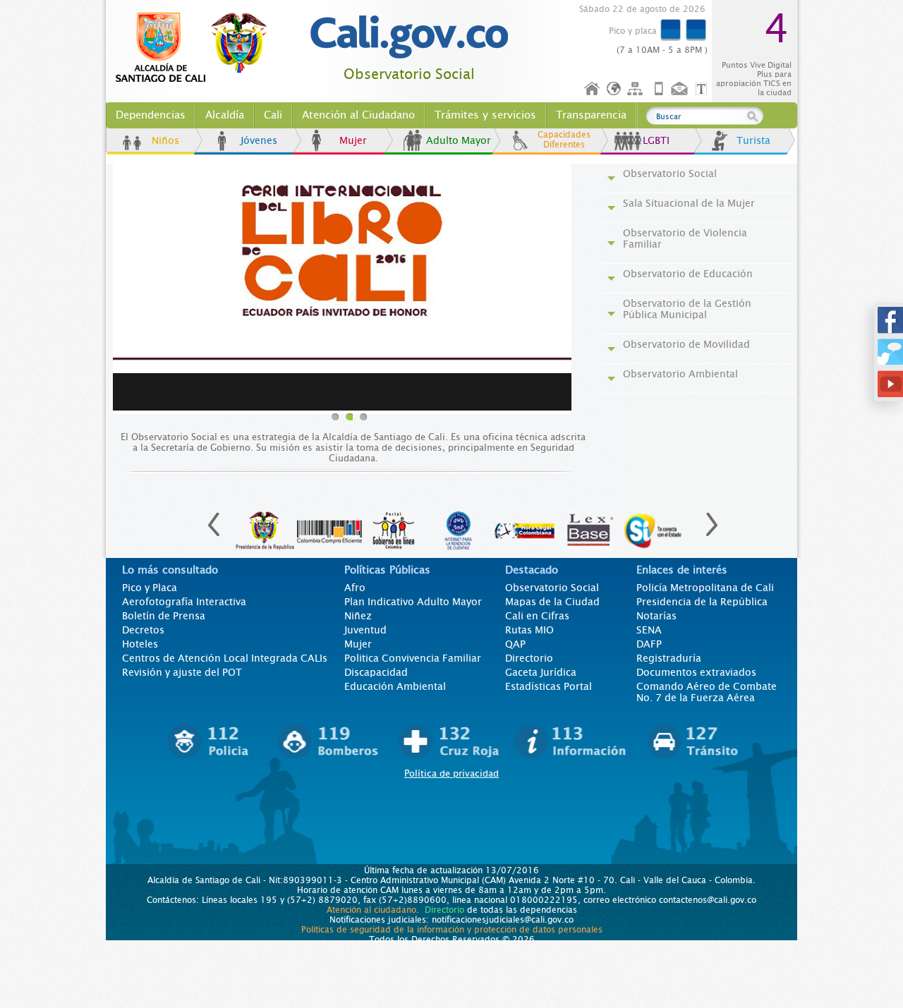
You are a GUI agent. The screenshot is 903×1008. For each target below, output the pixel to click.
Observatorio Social (409, 74)
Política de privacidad (451, 773)
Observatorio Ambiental (680, 373)
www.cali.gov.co (197, 48)
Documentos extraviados (696, 672)
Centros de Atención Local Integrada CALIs (224, 658)
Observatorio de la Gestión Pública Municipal (687, 309)
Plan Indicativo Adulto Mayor (413, 601)
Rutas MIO (529, 630)
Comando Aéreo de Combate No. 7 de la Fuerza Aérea (706, 692)
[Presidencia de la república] (264, 523)
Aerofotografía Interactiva (184, 601)
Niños (165, 140)
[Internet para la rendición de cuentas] (459, 523)
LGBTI (656, 140)
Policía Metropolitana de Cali (705, 587)
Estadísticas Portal (548, 686)
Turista (753, 140)
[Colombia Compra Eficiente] (329, 523)
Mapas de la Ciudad (552, 601)
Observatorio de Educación (688, 273)
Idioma (615, 89)
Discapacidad (376, 672)
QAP (515, 644)
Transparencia (591, 115)
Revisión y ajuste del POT (182, 672)
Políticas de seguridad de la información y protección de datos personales (451, 930)
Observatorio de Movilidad (686, 344)
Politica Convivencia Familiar (412, 658)
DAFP (649, 644)
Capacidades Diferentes (564, 140)
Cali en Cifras (537, 615)
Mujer (353, 140)
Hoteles (140, 644)
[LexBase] (589, 523)
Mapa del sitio (637, 89)
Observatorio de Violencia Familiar (685, 238)
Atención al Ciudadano (358, 115)
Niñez (358, 615)
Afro (354, 587)
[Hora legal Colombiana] (524, 523)
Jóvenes (259, 140)
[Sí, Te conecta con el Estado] (654, 523)
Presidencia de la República (702, 601)
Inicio (592, 89)
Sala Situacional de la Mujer (689, 203)
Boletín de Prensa (163, 615)
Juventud (365, 630)
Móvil (658, 89)
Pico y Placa (149, 587)
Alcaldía (224, 115)
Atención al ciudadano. (373, 910)
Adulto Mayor (458, 140)
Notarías (656, 615)
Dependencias (151, 115)
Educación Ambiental (395, 686)
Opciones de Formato (703, 89)
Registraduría (668, 658)
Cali (273, 115)
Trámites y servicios (485, 115)
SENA (649, 630)
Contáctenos (680, 89)
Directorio (529, 658)
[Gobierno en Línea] (394, 523)
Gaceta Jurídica (540, 672)
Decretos (143, 630)
